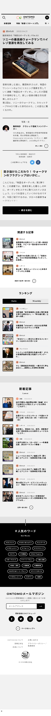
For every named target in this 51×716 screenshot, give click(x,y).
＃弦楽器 (26, 565)
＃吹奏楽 (23, 554)
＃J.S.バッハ (10, 542)
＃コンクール (41, 542)
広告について (18, 647)
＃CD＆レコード (15, 577)
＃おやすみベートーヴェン (17, 571)
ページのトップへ (28, 628)
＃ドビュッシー (12, 548)
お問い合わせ (33, 640)
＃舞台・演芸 (14, 565)
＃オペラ (29, 577)
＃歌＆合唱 (41, 560)
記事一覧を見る (22, 507)
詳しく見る (38, 146)
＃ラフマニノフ (39, 548)
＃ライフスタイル (36, 571)
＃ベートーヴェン (27, 560)
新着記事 (7, 23)
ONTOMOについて (15, 640)
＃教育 (39, 577)
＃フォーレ (25, 548)
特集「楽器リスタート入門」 (28, 23)
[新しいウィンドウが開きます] (12, 619)
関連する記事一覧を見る (22, 281)
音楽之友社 (19, 643)
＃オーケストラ (11, 560)
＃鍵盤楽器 (37, 565)
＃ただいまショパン (25, 542)
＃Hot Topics (36, 554)
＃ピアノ (12, 554)
